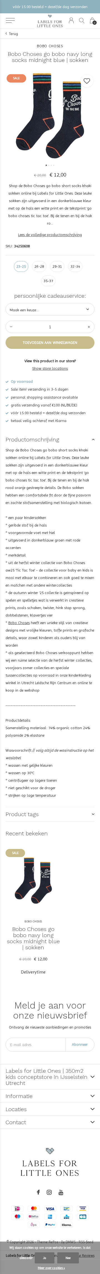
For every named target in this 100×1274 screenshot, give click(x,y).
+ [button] (88, 327)
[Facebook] (38, 1192)
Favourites (87, 81)
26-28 (39, 266)
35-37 (48, 281)
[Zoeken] (81, 20)
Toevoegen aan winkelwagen (50, 342)
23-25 (21, 266)
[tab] (50, 439)
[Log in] (71, 20)
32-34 (75, 266)
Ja (44, 1258)
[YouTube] (61, 1192)
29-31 (57, 266)
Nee (68, 1258)
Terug (13, 34)
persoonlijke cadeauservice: (50, 296)
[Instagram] (49, 1192)
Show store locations (50, 368)
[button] (10, 21)
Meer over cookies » (51, 1268)
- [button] (11, 327)
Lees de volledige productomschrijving (50, 234)
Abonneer (80, 1044)
